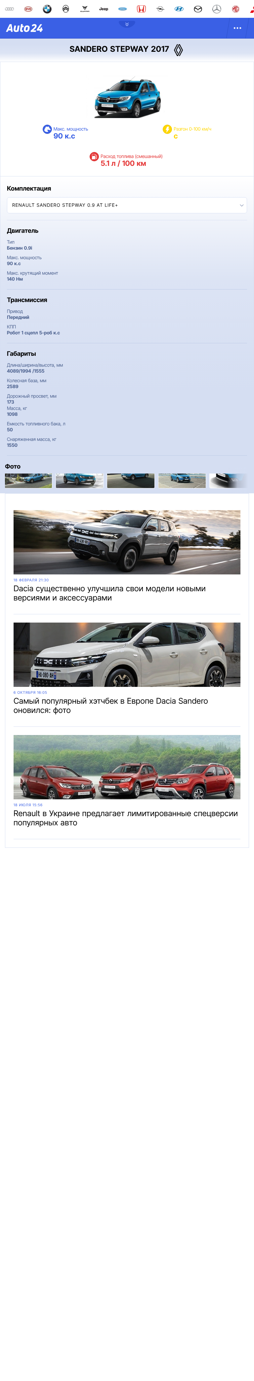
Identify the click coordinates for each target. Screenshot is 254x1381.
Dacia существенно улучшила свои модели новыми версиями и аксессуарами (110, 593)
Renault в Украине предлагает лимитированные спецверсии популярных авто (126, 818)
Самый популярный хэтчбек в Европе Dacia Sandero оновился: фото (111, 705)
